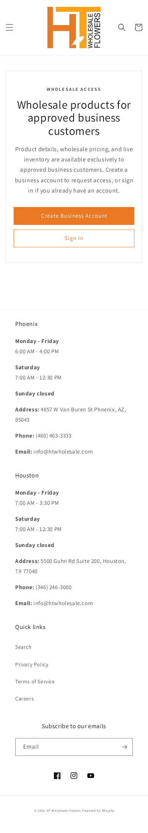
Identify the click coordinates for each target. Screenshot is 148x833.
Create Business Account (74, 215)
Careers (24, 698)
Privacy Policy (31, 664)
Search (23, 646)
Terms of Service (35, 681)
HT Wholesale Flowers (64, 810)
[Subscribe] (124, 747)
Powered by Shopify (98, 810)
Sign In (74, 238)
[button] (9, 27)
